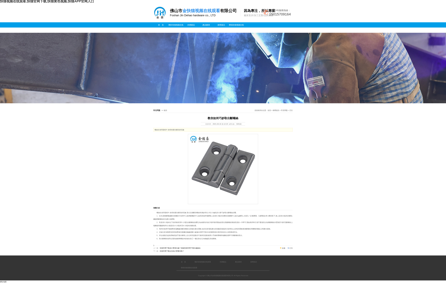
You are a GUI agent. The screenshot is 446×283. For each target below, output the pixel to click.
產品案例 (206, 25)
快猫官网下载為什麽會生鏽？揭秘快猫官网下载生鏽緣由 (180, 248)
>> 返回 (164, 110)
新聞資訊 (221, 25)
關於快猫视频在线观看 (176, 27)
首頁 (269, 110)
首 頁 (161, 25)
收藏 (283, 248)
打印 (291, 248)
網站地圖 (3, 282)
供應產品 (191, 25)
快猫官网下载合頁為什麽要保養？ (172, 251)
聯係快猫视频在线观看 (236, 27)
